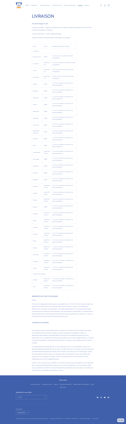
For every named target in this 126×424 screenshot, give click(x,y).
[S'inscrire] (45, 397)
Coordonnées (95, 418)
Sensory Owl (23, 418)
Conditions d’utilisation (85, 418)
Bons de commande (66, 384)
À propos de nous (47, 384)
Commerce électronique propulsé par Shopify (37, 418)
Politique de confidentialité (81, 384)
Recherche (63, 387)
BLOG (92, 384)
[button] (34, 5)
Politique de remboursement (56, 418)
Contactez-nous (35, 384)
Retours (56, 384)
